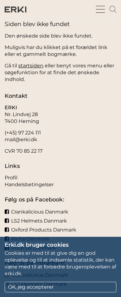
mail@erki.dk (21, 139)
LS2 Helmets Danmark (39, 221)
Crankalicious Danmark (39, 212)
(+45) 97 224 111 (23, 133)
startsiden (30, 66)
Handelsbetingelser (29, 184)
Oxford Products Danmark (43, 230)
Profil (11, 178)
